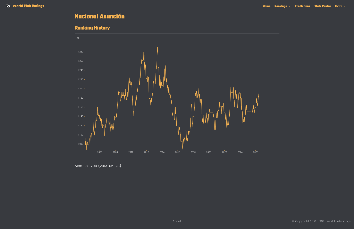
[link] (282, 6)
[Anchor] (114, 27)
